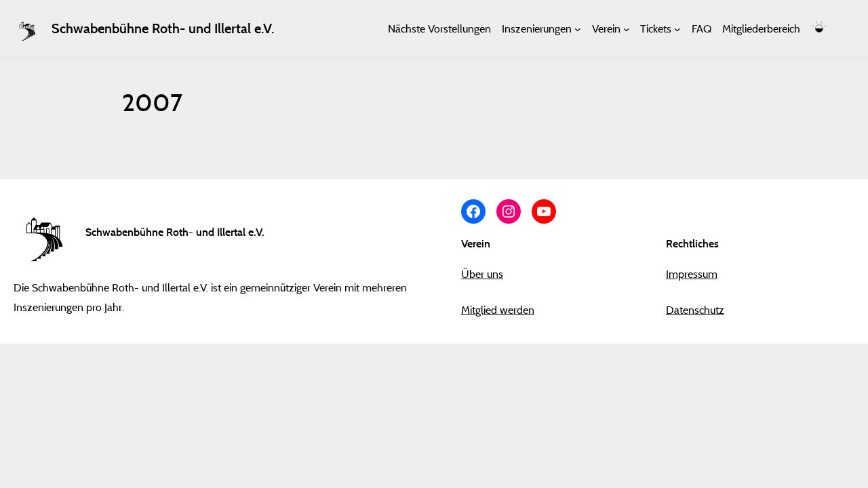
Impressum (691, 274)
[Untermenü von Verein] (626, 28)
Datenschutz (695, 310)
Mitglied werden (497, 310)
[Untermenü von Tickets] (677, 28)
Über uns (482, 274)
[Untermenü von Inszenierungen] (577, 28)
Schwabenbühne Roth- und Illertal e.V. (163, 28)
